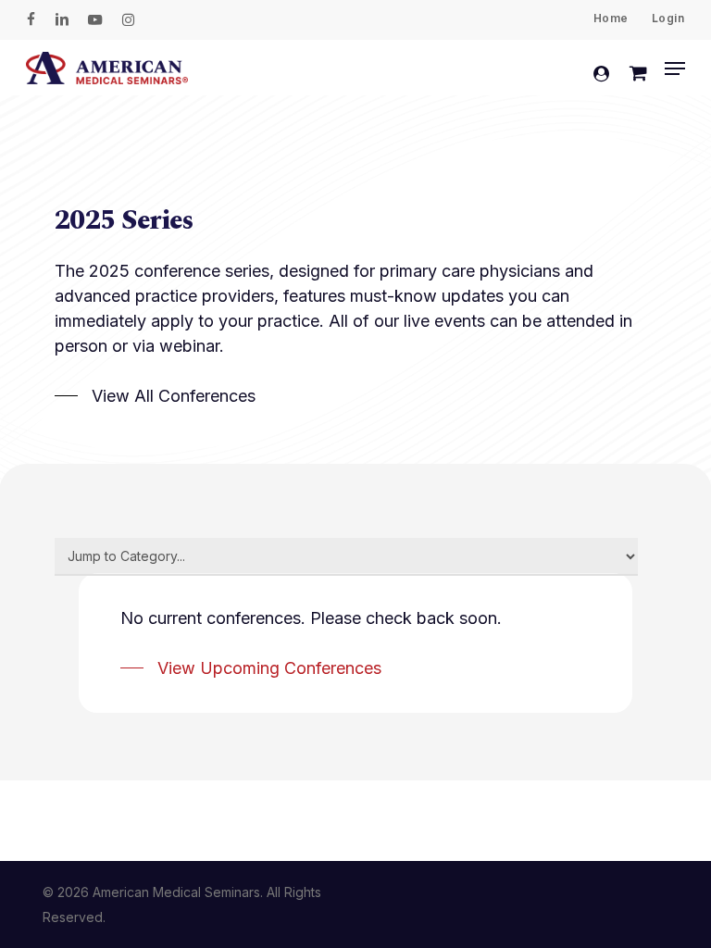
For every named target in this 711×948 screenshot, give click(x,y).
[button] (675, 68)
